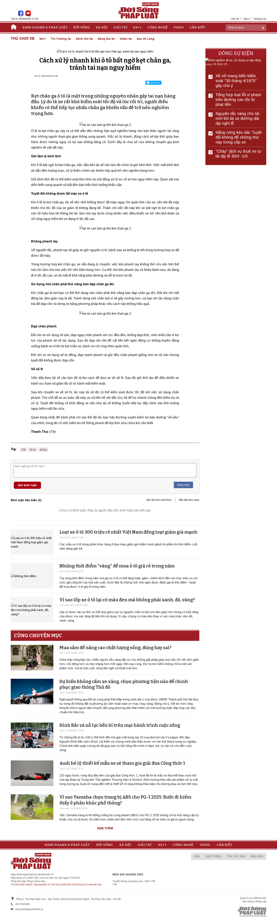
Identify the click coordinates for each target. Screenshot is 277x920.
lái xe (33, 449)
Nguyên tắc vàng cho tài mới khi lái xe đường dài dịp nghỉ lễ (237, 118)
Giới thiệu (213, 856)
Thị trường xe (61, 38)
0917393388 (22, 904)
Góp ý (246, 18)
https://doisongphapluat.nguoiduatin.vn (32, 874)
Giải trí (120, 27)
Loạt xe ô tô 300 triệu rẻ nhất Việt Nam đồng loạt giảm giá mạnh (128, 532)
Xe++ (137, 27)
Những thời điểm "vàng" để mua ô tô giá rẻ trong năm (117, 566)
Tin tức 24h (236, 856)
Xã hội (102, 27)
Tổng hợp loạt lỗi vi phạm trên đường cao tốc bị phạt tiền (238, 99)
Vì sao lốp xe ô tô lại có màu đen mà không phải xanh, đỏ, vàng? (127, 600)
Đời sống (81, 27)
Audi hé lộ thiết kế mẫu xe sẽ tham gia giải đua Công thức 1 (122, 763)
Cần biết (197, 27)
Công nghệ (157, 27)
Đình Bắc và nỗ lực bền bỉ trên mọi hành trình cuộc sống (119, 725)
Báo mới (257, 856)
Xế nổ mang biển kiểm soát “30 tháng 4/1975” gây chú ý (236, 81)
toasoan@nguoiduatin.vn (29, 909)
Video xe (126, 38)
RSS (197, 856)
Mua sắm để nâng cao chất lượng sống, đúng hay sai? (115, 647)
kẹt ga (43, 449)
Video (178, 27)
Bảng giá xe (106, 38)
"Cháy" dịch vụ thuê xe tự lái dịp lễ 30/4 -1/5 (238, 153)
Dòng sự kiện (235, 53)
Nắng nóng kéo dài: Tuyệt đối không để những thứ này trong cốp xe (239, 137)
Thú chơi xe (22, 39)
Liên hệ (235, 18)
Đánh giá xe (84, 38)
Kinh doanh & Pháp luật (45, 27)
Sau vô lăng (145, 38)
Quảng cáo (260, 18)
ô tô (23, 449)
